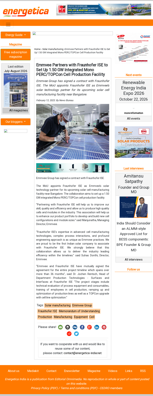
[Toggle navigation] (8, 24)
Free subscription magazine (15, 54)
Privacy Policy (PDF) (44, 388)
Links (128, 371)
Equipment (81, 317)
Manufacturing (63, 317)
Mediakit (33, 371)
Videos (112, 371)
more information (133, 113)
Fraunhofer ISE (47, 311)
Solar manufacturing (52, 49)
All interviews (134, 259)
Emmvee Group (82, 305)
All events (133, 118)
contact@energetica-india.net (83, 353)
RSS (143, 371)
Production (45, 317)
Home (37, 49)
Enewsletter (72, 371)
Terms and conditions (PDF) (78, 388)
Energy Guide (14, 35)
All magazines (18, 110)
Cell (91, 317)
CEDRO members (111, 388)
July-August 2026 (15, 71)
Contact (51, 371)
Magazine (94, 371)
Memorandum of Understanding (79, 311)
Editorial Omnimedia (68, 379)
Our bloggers (14, 121)
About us (13, 371)
